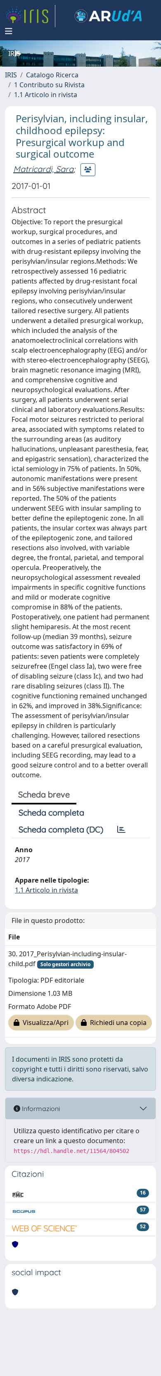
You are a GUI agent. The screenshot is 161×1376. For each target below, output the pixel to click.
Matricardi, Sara (43, 169)
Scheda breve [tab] (44, 794)
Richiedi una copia (117, 1022)
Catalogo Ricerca (52, 74)
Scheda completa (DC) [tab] (61, 829)
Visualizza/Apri (44, 1022)
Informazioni (40, 1108)
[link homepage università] (108, 16)
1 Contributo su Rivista (49, 84)
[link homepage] (30, 16)
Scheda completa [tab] (51, 812)
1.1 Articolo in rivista (45, 94)
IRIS (11, 74)
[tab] (121, 829)
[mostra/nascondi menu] (8, 31)
